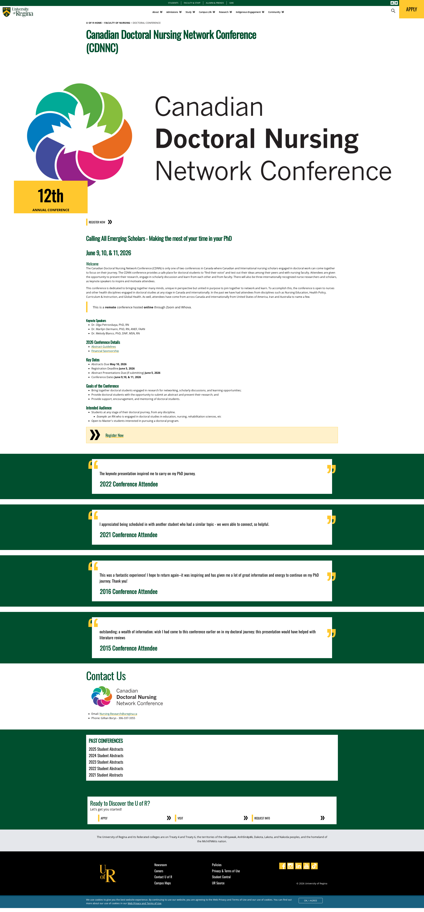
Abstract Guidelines (103, 346)
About (155, 12)
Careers (158, 870)
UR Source (218, 882)
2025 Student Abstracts (106, 749)
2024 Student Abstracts (106, 755)
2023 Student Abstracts (106, 762)
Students (173, 2)
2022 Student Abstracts (106, 768)
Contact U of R (163, 876)
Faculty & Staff (192, 2)
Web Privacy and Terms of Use (144, 903)
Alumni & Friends (215, 2)
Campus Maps (162, 882)
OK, (310, 900)
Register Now (97, 222)
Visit (180, 818)
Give (231, 2)
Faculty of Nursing (117, 22)
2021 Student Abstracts (106, 775)
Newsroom (160, 864)
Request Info (262, 818)
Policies (216, 864)
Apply (104, 818)
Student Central (221, 876)
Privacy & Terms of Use (226, 870)
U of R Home (94, 22)
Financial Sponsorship (105, 351)
